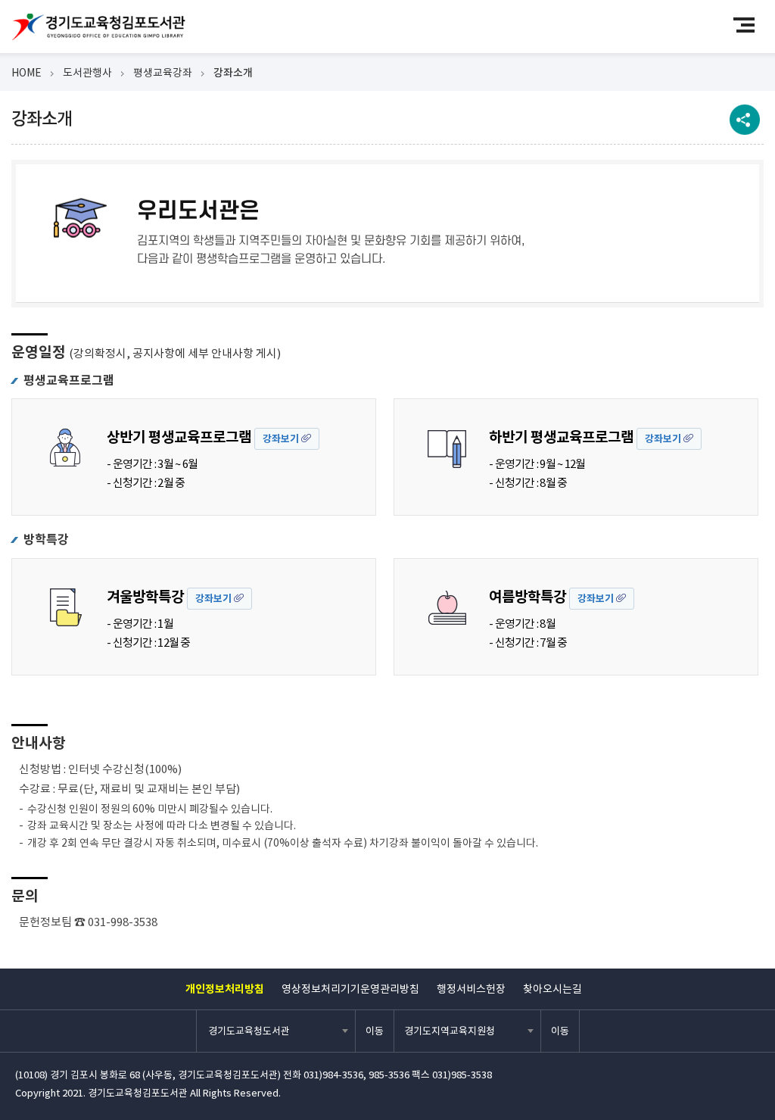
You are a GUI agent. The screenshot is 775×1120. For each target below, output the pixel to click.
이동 (375, 1031)
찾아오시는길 (552, 989)
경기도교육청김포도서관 (98, 27)
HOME (26, 73)
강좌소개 (233, 73)
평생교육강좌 (162, 73)
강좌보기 (282, 438)
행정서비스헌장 (471, 989)
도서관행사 (87, 73)
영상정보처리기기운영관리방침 (350, 989)
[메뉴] (750, 25)
